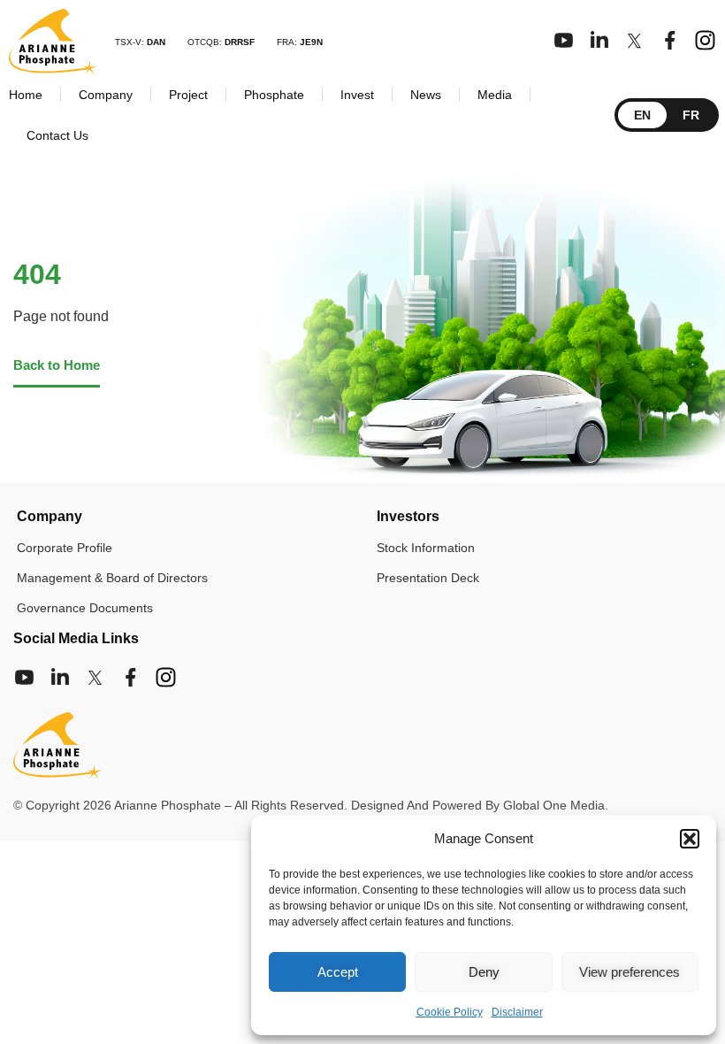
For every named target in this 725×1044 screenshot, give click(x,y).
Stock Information (426, 548)
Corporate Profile (64, 548)
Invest (357, 95)
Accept (337, 971)
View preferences (629, 971)
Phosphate (274, 95)
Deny (484, 971)
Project (188, 95)
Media (494, 95)
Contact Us (57, 135)
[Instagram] (705, 40)
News (425, 95)
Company (106, 95)
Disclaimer (517, 1012)
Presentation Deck (428, 578)
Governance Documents (85, 608)
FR (691, 115)
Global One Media (554, 805)
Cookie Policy (449, 1012)
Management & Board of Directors (112, 578)
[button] (689, 839)
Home (25, 95)
